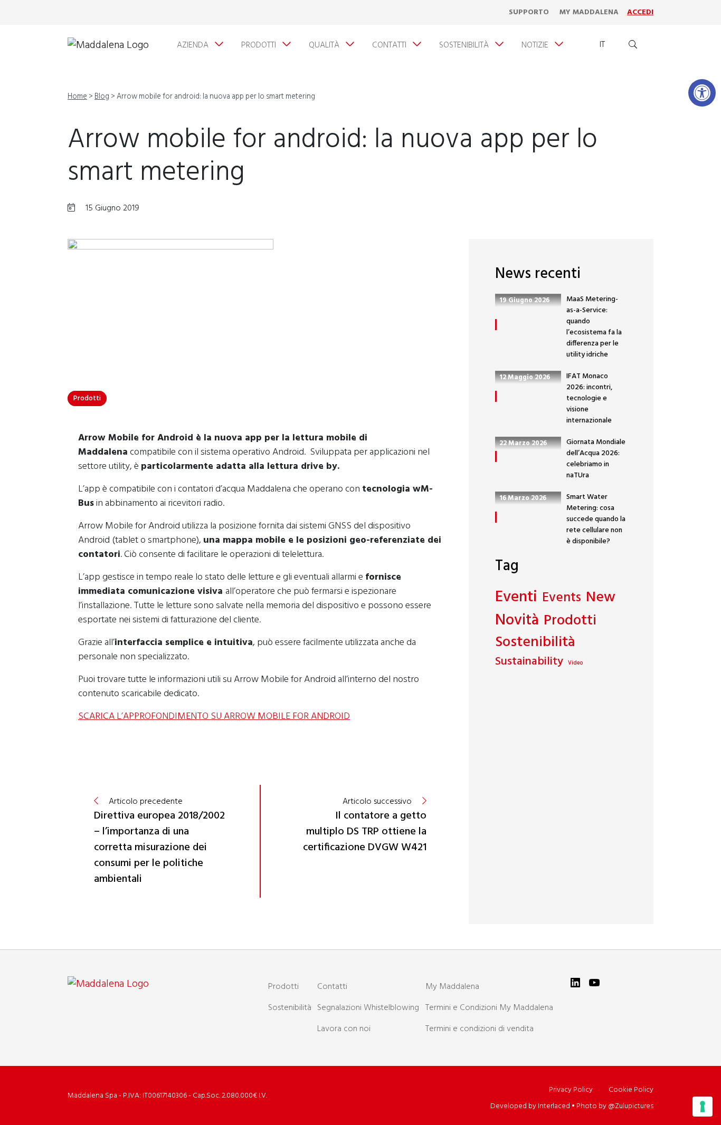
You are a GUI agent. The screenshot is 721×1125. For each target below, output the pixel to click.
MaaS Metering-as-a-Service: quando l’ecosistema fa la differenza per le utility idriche (594, 327)
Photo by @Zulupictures (614, 1106)
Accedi (640, 12)
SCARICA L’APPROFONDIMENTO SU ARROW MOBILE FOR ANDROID (214, 716)
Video (575, 663)
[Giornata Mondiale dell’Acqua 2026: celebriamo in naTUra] (496, 456)
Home (77, 97)
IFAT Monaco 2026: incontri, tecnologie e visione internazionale (589, 398)
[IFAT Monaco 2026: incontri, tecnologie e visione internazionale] (496, 396)
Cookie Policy (631, 1090)
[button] (702, 93)
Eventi (516, 597)
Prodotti (87, 398)
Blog (101, 97)
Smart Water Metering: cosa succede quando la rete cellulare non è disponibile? (595, 519)
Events (561, 599)
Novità (517, 620)
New (600, 598)
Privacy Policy (571, 1090)
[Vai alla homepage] (108, 45)
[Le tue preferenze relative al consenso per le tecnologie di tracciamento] (702, 1107)
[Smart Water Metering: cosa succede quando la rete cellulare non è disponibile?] (496, 517)
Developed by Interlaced (530, 1106)
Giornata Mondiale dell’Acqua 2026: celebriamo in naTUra (595, 459)
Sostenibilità (535, 642)
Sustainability (529, 662)
